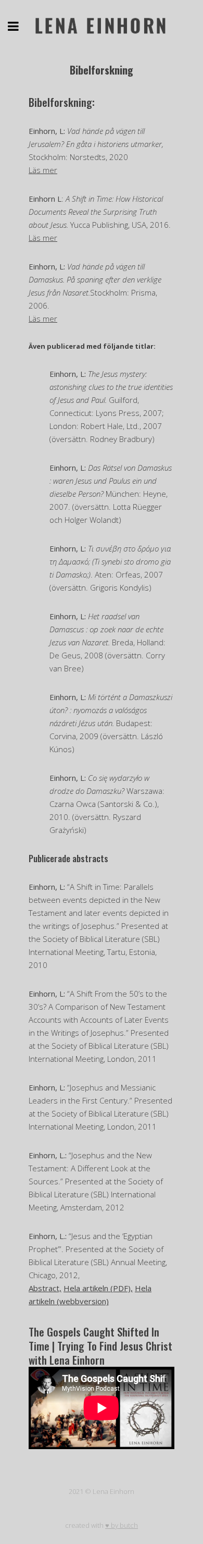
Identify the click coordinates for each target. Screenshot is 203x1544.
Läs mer (43, 170)
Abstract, (45, 1288)
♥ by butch (121, 1525)
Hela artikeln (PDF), (98, 1288)
